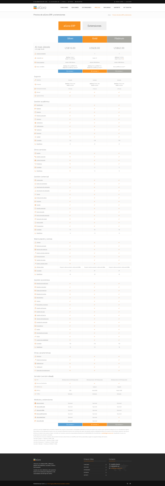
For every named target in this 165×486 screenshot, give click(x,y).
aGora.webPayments (42, 414)
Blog (64, 1)
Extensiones (86, 7)
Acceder (128, 1)
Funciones (64, 7)
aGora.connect (40, 403)
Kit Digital (127, 7)
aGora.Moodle (40, 421)
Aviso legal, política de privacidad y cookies (58, 483)
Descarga (107, 7)
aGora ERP (69, 25)
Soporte (117, 7)
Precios (97, 7)
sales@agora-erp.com (40, 1)
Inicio (109, 15)
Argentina (79, 1)
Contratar (70, 71)
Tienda (71, 1)
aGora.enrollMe (40, 410)
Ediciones (75, 7)
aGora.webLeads (41, 406)
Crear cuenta (119, 1)
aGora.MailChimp (41, 417)
